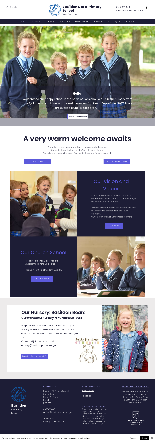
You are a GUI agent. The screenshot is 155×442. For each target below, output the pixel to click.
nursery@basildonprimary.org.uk (39, 345)
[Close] (152, 438)
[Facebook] (146, 7)
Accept (144, 438)
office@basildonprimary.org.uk (129, 10)
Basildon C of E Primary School (81, 8)
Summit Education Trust (135, 394)
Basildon (18, 405)
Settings (133, 438)
